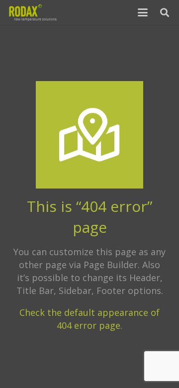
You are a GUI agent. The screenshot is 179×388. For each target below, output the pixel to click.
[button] (143, 12)
